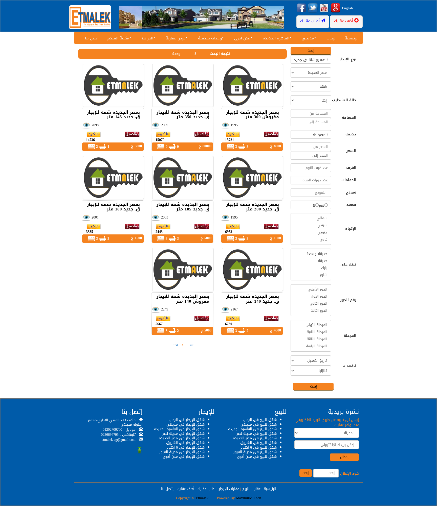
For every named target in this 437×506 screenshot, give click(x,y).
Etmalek (202, 497)
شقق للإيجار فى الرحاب (187, 419)
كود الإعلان (349, 473)
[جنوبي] (311, 232)
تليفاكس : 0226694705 (118, 434)
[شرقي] (311, 225)
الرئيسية (352, 38)
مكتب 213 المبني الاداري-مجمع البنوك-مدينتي (115, 422)
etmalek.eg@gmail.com (119, 439)
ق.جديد (300, 60)
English (347, 8)
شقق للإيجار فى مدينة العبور (182, 452)
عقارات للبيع (251, 489)
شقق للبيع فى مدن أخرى (257, 456)
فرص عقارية (176, 38)
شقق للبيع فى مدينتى (259, 424)
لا (314, 135)
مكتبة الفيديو (117, 38)
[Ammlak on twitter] (313, 8)
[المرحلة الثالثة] (311, 339)
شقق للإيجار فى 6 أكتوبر (185, 447)
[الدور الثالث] (311, 310)
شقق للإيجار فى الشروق (185, 442)
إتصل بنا (167, 489)
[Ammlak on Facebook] (301, 8)
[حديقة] (311, 260)
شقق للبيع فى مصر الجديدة (255, 438)
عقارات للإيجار (229, 489)
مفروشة (317, 60)
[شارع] (311, 275)
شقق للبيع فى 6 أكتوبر (258, 447)
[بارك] (311, 268)
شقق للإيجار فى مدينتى (185, 424)
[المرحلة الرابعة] (311, 346)
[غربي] (311, 239)
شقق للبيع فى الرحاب (260, 419)
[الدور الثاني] (311, 303)
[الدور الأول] (311, 296)
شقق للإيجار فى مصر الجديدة (182, 438)
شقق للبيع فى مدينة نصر (257, 433)
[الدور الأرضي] (311, 289)
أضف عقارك (185, 489)
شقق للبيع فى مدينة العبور (255, 452)
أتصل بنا (91, 38)
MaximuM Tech (248, 497)
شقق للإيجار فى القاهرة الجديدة (179, 429)
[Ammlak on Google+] (336, 8)
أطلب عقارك (206, 489)
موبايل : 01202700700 (119, 429)
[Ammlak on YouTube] (324, 8)
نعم (321, 135)
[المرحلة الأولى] (311, 325)
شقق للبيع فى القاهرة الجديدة (252, 429)
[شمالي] (311, 218)
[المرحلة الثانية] (311, 332)
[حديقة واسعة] (311, 253)
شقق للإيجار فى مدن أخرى (184, 456)
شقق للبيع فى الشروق (258, 442)
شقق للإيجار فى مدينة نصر (184, 433)
